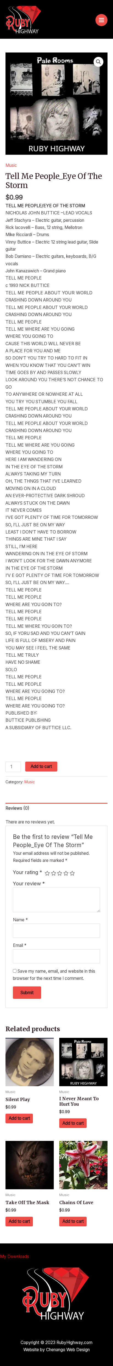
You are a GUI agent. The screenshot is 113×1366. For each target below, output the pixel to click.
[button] (98, 62)
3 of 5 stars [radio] (59, 873)
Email (19, 945)
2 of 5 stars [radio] (53, 873)
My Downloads (14, 1256)
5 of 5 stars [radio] (72, 873)
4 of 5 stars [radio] (66, 873)
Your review (29, 883)
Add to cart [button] (19, 1118)
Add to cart (41, 766)
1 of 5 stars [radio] (47, 873)
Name (20, 919)
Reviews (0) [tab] (17, 808)
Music (11, 165)
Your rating (27, 872)
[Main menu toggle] (101, 20)
